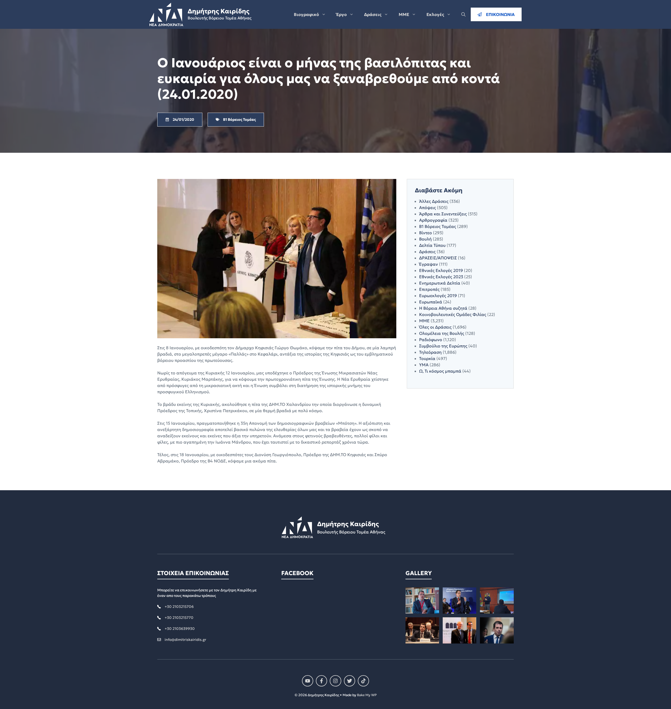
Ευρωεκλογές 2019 (438, 295)
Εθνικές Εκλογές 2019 (441, 270)
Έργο (341, 14)
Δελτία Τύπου (432, 245)
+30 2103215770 (179, 617)
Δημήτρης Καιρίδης (218, 11)
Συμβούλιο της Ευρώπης (443, 345)
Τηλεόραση (430, 352)
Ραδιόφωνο (430, 339)
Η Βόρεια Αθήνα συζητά (443, 308)
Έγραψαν (428, 264)
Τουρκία (427, 358)
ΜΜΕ (404, 14)
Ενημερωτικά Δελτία (439, 283)
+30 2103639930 (180, 628)
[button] (463, 14)
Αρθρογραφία (433, 220)
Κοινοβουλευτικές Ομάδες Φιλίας (452, 314)
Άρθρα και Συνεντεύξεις (443, 213)
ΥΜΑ (424, 364)
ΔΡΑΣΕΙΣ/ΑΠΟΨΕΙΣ (438, 257)
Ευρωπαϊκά (430, 301)
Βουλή (425, 239)
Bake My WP (367, 695)
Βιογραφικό (306, 14)
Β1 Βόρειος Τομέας (437, 226)
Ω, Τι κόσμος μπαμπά (440, 371)
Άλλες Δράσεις (433, 201)
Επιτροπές (429, 289)
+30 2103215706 (179, 606)
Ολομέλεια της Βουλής (441, 333)
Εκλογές (435, 14)
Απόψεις (427, 207)
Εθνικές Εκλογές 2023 (441, 276)
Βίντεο (425, 232)
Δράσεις (372, 14)
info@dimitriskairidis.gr (185, 639)
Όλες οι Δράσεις (435, 327)
